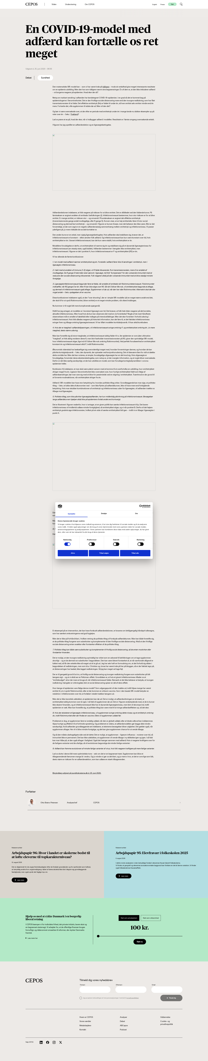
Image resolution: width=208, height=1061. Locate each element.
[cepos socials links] (41, 1042)
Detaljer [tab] (104, 513)
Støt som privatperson (129, 918)
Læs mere (20, 880)
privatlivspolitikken (133, 998)
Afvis (73, 553)
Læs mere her (33, 938)
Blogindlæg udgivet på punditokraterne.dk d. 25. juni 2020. (77, 773)
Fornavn (82, 985)
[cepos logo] (34, 980)
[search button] (181, 4)
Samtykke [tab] (71, 514)
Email (153, 985)
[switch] (92, 544)
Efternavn (119, 985)
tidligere (106, 86)
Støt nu (140, 941)
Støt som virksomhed (151, 918)
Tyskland (74, 114)
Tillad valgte (104, 553)
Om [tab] (136, 513)
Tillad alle (135, 553)
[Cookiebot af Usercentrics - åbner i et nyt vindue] (140, 506)
